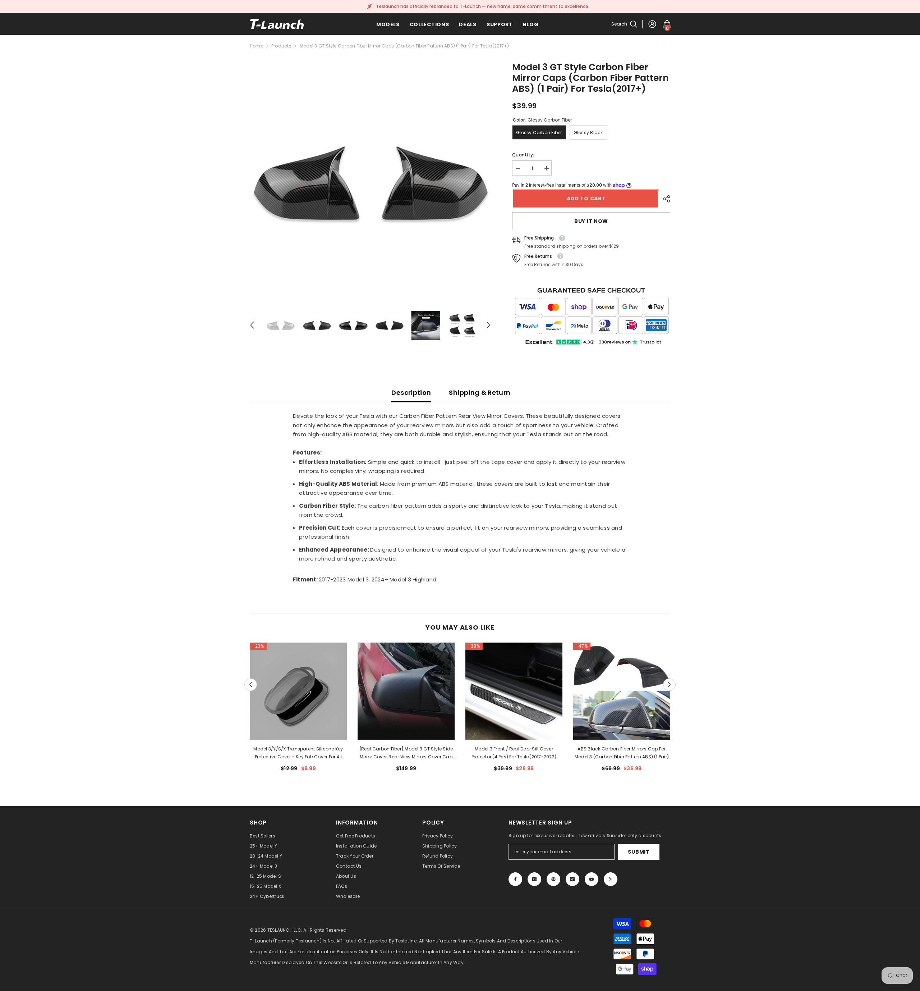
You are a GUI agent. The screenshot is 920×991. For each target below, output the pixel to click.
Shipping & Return (479, 392)
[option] (370, 182)
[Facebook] (515, 879)
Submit (638, 851)
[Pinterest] (553, 879)
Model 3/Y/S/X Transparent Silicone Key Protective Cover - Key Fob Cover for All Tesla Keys (298, 753)
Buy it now (591, 221)
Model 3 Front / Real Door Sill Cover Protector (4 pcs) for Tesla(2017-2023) (514, 753)
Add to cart (585, 198)
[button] (252, 325)
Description (411, 392)
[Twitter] (610, 879)
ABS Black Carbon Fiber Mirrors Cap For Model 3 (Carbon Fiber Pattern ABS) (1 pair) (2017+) (622, 753)
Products (281, 46)
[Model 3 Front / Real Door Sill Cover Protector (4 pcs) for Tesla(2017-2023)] (513, 691)
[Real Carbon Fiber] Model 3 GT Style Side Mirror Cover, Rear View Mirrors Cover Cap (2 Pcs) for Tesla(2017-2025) (406, 753)
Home (256, 46)
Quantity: (523, 155)
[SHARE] (664, 198)
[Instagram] (534, 879)
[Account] (652, 24)
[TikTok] (572, 879)
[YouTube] (591, 879)
